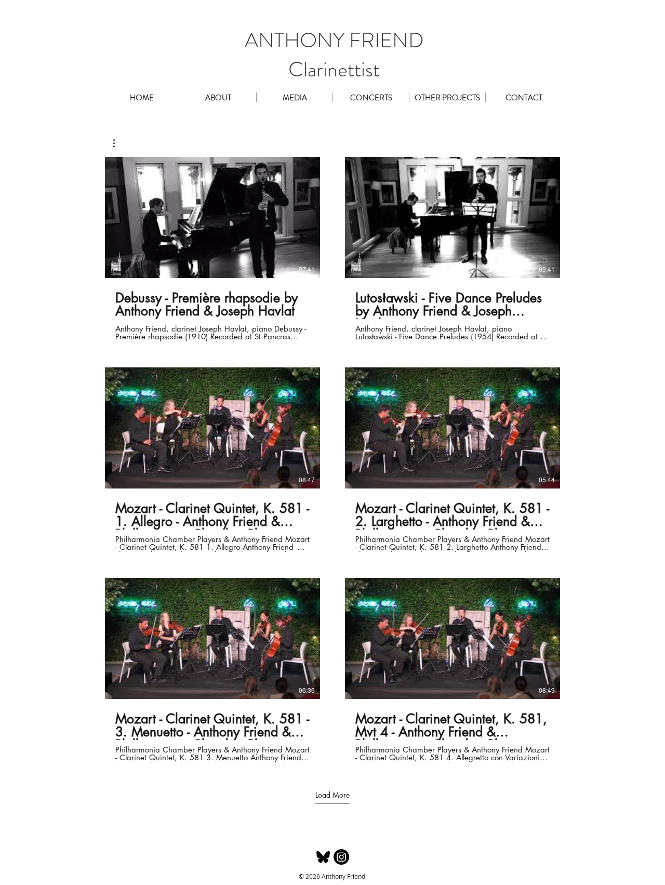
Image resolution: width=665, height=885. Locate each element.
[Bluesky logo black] (323, 857)
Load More (332, 795)
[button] (294, 97)
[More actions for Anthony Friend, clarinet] (119, 143)
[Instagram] (341, 857)
